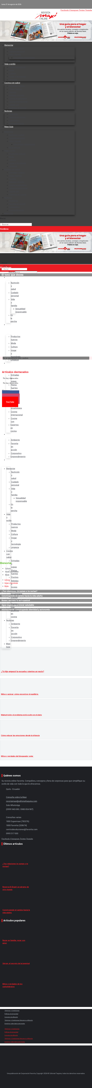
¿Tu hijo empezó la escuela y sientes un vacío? (22, 671)
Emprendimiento (16, 123)
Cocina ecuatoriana (18, 98)
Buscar (3, 218)
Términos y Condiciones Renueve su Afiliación (18, 1020)
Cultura (12, 73)
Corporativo (14, 120)
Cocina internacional (18, 101)
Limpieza (13, 166)
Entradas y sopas (17, 86)
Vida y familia (15, 54)
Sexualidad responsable (24, 58)
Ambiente (13, 114)
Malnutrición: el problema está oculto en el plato (21, 715)
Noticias (8, 111)
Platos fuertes (15, 89)
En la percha (14, 147)
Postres (12, 92)
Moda (11, 70)
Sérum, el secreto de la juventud (16, 963)
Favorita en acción (17, 117)
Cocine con (14, 105)
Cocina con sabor (12, 83)
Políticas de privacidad (11, 1014)
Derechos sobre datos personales (14, 1023)
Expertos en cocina (17, 108)
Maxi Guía (8, 126)
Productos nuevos (17, 67)
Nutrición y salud (16, 48)
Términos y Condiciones (11, 1010)
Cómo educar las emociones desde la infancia (20, 735)
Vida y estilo (9, 64)
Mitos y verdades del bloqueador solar (17, 756)
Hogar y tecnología (17, 76)
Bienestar (8, 45)
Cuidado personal (17, 51)
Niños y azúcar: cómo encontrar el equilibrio (20, 694)
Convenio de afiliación (11, 1017)
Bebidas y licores (16, 95)
